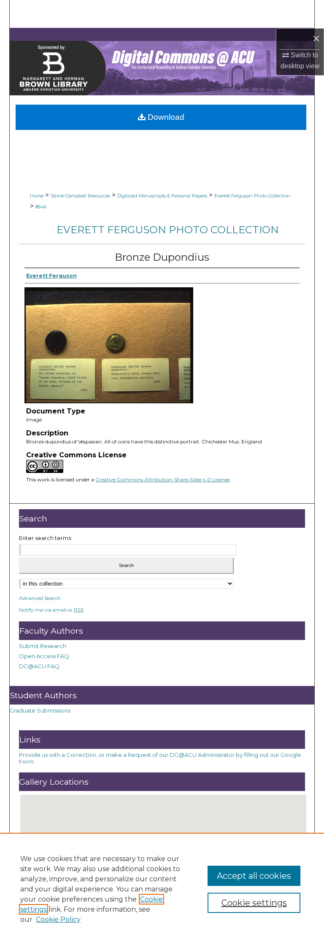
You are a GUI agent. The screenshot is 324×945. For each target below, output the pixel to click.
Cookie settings (254, 903)
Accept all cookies (254, 876)
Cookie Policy (58, 919)
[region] (162, 889)
